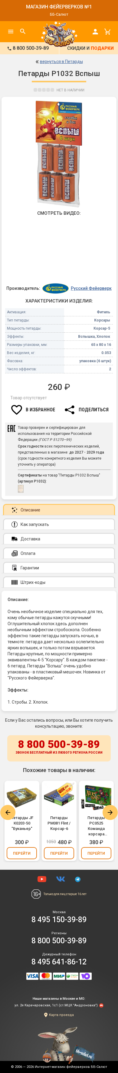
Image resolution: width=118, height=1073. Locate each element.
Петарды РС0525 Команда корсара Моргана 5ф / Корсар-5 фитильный (96, 826)
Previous (7, 812)
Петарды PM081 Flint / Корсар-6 (59, 823)
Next (110, 812)
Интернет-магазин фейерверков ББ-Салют (71, 1067)
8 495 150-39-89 (59, 919)
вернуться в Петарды (61, 61)
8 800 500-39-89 (59, 746)
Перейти (22, 853)
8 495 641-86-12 (59, 961)
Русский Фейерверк (91, 288)
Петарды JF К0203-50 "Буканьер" (22, 823)
